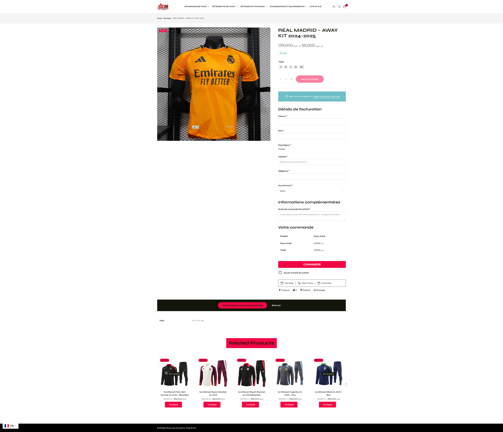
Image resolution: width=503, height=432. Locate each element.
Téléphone (284, 171)
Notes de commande (294, 209)
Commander (312, 264)
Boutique (167, 18)
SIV (194, 428)
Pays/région (284, 145)
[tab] (242, 305)
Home (159, 18)
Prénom (282, 116)
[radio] (281, 67)
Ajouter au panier (310, 79)
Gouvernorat (285, 185)
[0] (344, 6)
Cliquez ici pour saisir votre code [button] (326, 96)
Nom (281, 130)
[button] (346, 384)
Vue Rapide (173, 405)
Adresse (283, 156)
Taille (281, 61)
